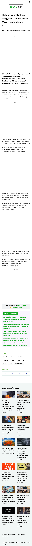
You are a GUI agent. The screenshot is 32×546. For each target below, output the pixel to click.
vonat (11, 363)
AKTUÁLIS (22, 26)
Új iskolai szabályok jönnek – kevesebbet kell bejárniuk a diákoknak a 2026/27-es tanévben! (16, 326)
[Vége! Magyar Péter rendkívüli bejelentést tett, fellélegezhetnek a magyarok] (23, 510)
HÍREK (26, 26)
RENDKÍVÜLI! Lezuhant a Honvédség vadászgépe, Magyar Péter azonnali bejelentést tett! (14, 319)
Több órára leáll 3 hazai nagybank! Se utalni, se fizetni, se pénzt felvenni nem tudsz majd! (15, 333)
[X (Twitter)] (12, 374)
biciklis (20, 357)
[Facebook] (5, 374)
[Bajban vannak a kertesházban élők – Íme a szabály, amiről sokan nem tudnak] (8, 510)
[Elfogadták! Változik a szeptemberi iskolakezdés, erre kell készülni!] (23, 489)
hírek (12, 360)
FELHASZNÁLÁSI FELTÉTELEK (9, 534)
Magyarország (21, 360)
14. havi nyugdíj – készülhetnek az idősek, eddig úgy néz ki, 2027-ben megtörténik (22, 476)
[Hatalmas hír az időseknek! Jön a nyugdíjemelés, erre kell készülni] (8, 466)
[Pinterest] (19, 374)
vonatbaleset (19, 363)
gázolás (5, 360)
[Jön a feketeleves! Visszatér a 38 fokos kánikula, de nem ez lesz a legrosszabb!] (8, 442)
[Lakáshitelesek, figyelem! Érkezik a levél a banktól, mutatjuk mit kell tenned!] (23, 419)
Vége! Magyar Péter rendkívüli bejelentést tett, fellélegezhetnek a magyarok (23, 520)
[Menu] (29, 2)
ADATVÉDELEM (21, 534)
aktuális (5, 357)
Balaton (12, 357)
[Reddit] (26, 374)
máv (4, 363)
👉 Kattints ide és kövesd (16, 307)
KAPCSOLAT (5, 536)
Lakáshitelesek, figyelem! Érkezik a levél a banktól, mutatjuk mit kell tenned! (23, 429)
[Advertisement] (16, 54)
